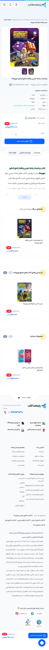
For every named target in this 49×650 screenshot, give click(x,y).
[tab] (37, 152)
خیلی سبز (21, 478)
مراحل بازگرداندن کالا (18, 452)
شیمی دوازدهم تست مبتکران (35, 494)
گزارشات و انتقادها (38, 461)
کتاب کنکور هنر (10, 520)
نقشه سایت (20, 465)
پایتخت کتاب (44, 20)
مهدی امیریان (17, 105)
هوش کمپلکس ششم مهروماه (34, 485)
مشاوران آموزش (19, 505)
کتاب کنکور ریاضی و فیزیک (22, 515)
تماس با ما (41, 465)
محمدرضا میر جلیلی (29, 105)
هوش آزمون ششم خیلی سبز (35, 499)
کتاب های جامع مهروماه (18, 20)
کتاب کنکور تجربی (23, 520)
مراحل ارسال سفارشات (17, 461)
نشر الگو (21, 501)
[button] (10, 272)
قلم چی (22, 483)
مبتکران (22, 487)
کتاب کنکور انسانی (37, 520)
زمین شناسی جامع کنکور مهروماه (33, 304)
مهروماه (22, 492)
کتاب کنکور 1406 (38, 525)
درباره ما (41, 452)
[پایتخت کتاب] (37, 5)
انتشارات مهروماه (30, 20)
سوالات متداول (39, 456)
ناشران (37, 20)
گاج (23, 496)
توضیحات (37, 152)
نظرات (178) (12, 152)
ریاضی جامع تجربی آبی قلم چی (34, 490)
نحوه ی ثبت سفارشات (18, 456)
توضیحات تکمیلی (25, 152)
